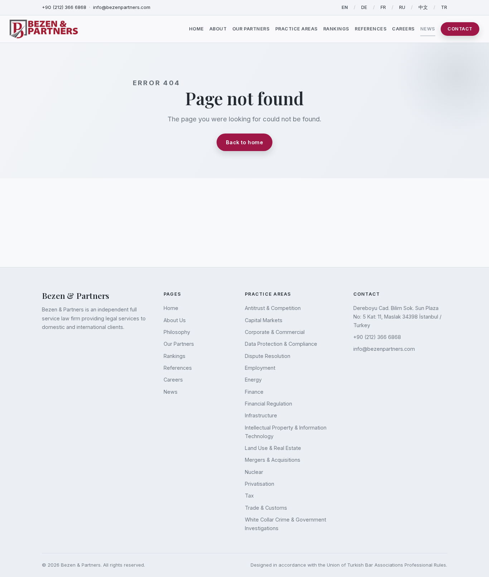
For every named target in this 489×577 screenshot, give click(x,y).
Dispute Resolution (267, 356)
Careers (403, 28)
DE (364, 7)
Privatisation (259, 484)
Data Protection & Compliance (281, 344)
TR (444, 7)
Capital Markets (263, 320)
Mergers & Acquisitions (272, 460)
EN (345, 7)
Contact (460, 28)
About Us (175, 320)
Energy (253, 380)
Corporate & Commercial (275, 332)
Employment (260, 368)
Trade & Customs (266, 508)
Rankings (336, 28)
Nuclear (254, 472)
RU (402, 7)
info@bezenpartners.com (121, 7)
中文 (423, 7)
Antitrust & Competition (273, 308)
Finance (254, 392)
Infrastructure (261, 415)
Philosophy (177, 332)
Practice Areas (296, 28)
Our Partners (251, 28)
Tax (249, 496)
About (218, 28)
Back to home (244, 142)
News (427, 28)
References (371, 28)
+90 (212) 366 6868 (64, 7)
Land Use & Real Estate (273, 448)
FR (383, 7)
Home (196, 28)
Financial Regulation (268, 404)
